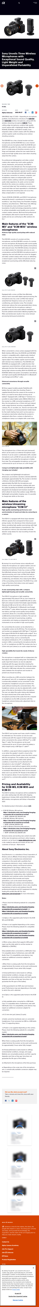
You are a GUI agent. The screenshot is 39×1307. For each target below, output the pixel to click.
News (6, 1256)
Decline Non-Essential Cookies (18, 1296)
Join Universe (7, 1252)
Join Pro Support (7, 1249)
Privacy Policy (16, 1289)
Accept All (18, 1293)
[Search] (19, 3)
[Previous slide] (2, 85)
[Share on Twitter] (29, 112)
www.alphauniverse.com (27, 840)
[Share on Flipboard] (36, 112)
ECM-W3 (31, 118)
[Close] (33, 1268)
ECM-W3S (8, 121)
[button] (35, 3)
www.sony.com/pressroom (11, 893)
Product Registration (9, 1259)
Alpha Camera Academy (10, 1245)
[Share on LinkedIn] (32, 112)
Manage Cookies (18, 1300)
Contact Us (5, 1242)
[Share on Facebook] (25, 112)
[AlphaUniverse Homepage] (3, 3)
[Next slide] (37, 85)
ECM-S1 (25, 123)
